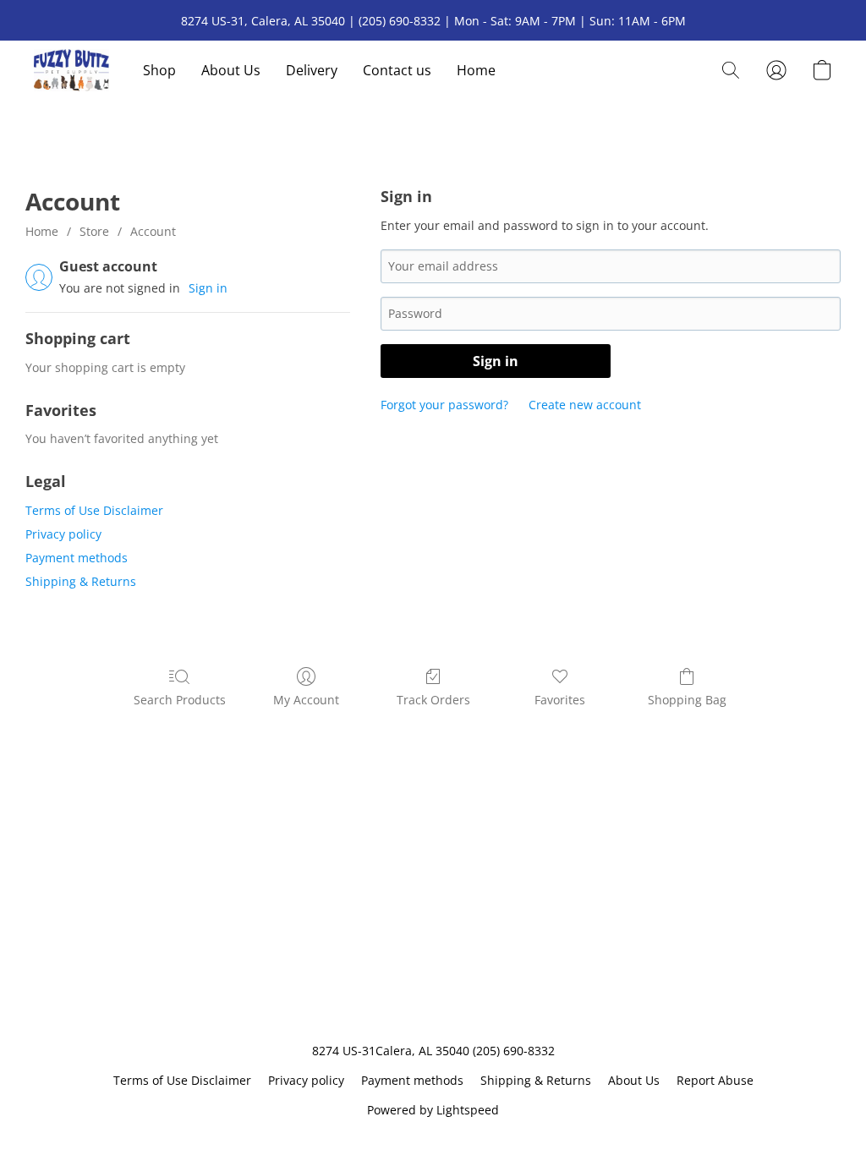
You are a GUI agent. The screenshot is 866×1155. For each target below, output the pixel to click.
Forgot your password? (444, 405)
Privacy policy (63, 534)
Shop (159, 70)
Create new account (585, 405)
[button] (71, 70)
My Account (306, 700)
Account (153, 231)
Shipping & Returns (80, 581)
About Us (230, 70)
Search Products (180, 700)
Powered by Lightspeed (433, 1110)
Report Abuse (715, 1080)
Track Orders (433, 700)
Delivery (311, 70)
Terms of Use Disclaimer (94, 510)
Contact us (397, 70)
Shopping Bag (687, 700)
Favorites (559, 700)
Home (476, 70)
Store (94, 231)
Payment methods (76, 558)
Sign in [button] (208, 288)
